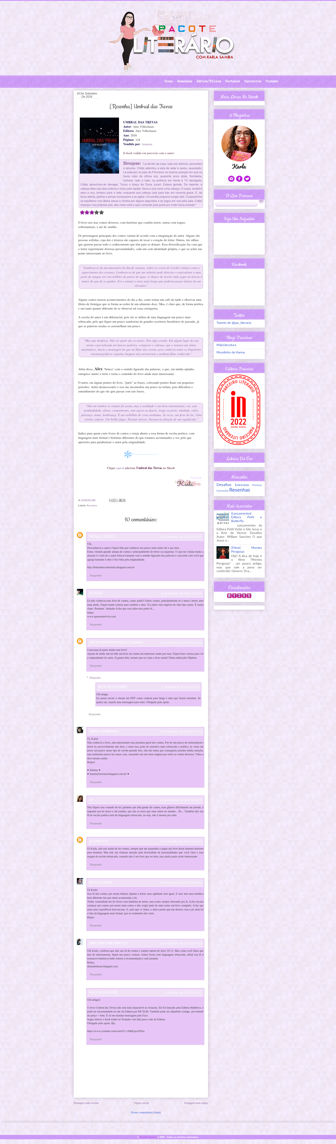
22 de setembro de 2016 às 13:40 (181, 800)
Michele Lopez (102, 536)
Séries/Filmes (209, 81)
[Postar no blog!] (114, 500)
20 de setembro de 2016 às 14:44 (181, 537)
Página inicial (141, 1102)
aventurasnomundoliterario (116, 642)
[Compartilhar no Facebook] (120, 500)
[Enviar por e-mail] (111, 500)
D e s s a (95, 593)
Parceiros (252, 81)
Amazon (147, 144)
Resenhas (184, 81)
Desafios (223, 485)
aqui (119, 468)
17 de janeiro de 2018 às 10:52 (180, 687)
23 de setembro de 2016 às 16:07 (181, 841)
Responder (96, 575)
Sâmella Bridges (104, 731)
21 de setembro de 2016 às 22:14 (181, 594)
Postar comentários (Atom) (146, 1112)
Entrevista (242, 485)
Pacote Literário (148, 1137)
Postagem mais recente (86, 1102)
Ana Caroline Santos (108, 943)
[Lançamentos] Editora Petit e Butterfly (246, 517)
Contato (271, 81)
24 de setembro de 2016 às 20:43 (180, 883)
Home (168, 81)
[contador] (239, 597)
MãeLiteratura (226, 345)
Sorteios (232, 81)
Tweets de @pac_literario (233, 323)
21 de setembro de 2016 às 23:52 (181, 643)
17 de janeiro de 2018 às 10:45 (183, 993)
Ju (91, 800)
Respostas (95, 677)
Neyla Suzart (101, 883)
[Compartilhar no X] (117, 500)
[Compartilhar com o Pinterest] (124, 500)
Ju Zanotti (98, 841)
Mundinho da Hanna (230, 352)
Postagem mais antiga (196, 1102)
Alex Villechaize (112, 687)
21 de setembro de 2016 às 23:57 (181, 732)
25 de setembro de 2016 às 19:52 (181, 943)
